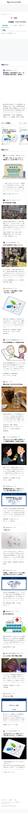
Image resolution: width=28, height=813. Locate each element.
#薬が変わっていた (12, 236)
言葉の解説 (5, 25)
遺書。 (7, 381)
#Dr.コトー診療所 (7, 480)
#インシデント (11, 772)
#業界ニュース (6, 117)
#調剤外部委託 (6, 115)
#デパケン (10, 724)
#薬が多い (12, 521)
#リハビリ (16, 280)
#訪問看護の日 (6, 373)
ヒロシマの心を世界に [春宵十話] (13, 155)
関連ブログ (22, 25)
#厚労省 (18, 117)
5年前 (17, 611)
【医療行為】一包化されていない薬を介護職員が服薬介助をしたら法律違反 (9, 131)
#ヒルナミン (6, 428)
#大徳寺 (22, 280)
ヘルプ (13, 802)
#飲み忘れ (21, 562)
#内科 (11, 424)
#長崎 (10, 282)
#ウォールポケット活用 (14, 331)
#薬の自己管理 (6, 647)
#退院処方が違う (7, 234)
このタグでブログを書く (20, 21)
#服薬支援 (5, 519)
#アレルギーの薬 (16, 234)
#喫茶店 (16, 424)
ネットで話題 (13, 25)
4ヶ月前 (15, 70)
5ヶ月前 (23, 155)
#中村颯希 (5, 687)
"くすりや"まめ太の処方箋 (11, 437)
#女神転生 (5, 685)
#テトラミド (19, 426)
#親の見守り (6, 333)
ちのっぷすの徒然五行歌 (11, 242)
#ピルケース (6, 605)
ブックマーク (5, 128)
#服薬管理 (13, 329)
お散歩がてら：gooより (11, 200)
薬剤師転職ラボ (9, 70)
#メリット (16, 519)
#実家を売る (6, 426)
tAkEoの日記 (8, 693)
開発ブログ (18, 802)
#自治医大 (5, 478)
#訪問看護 (10, 280)
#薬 (4, 603)
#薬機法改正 (19, 115)
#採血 (4, 232)
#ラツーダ (12, 426)
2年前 (18, 242)
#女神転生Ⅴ (12, 685)
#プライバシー (15, 193)
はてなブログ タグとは (6, 802)
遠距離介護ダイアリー (10, 611)
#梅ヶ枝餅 (5, 282)
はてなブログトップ (5, 803)
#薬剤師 (13, 117)
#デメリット (6, 521)
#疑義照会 (5, 430)
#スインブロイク (7, 375)
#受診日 (9, 232)
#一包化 (13, 115)
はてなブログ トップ (7, 14)
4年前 (10, 381)
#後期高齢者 (14, 373)
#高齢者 (19, 329)
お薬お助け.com (9, 486)
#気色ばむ (17, 428)
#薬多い (10, 562)
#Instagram (6, 424)
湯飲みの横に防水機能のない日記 (13, 653)
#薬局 (22, 117)
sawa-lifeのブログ (9, 288)
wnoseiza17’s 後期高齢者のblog (12, 339)
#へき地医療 (12, 478)
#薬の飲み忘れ (6, 329)
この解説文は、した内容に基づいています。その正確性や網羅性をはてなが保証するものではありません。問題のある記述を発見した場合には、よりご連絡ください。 (8, 34)
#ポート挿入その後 (16, 232)
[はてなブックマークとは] (11, 123)
